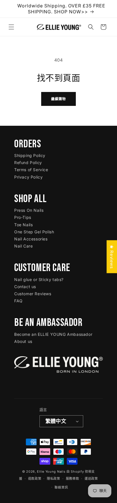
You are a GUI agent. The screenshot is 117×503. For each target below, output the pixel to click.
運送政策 (91, 479)
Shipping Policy (29, 155)
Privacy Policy (28, 177)
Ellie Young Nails (51, 471)
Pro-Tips (22, 217)
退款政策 (34, 479)
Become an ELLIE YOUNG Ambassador (53, 334)
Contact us (25, 286)
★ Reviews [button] (111, 257)
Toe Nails (23, 224)
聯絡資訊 (61, 487)
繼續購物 (58, 99)
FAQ (18, 300)
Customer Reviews (32, 293)
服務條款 (72, 479)
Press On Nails (28, 210)
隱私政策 (53, 479)
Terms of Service (31, 169)
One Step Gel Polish (34, 231)
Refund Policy (28, 162)
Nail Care (23, 246)
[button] (11, 27)
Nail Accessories (31, 238)
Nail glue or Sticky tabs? (39, 279)
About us (23, 341)
